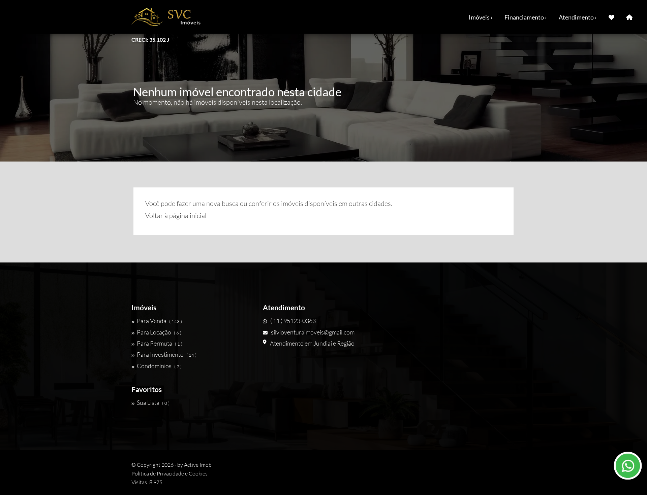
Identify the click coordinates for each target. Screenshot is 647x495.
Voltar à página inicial (176, 215)
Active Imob (198, 464)
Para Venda (159, 320)
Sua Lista (153, 402)
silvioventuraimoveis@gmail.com (313, 332)
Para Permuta (159, 343)
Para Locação (159, 332)
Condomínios (159, 365)
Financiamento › (525, 17)
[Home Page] (629, 17)
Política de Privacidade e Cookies (169, 473)
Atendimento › (578, 17)
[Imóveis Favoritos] (611, 17)
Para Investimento (166, 354)
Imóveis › (481, 17)
